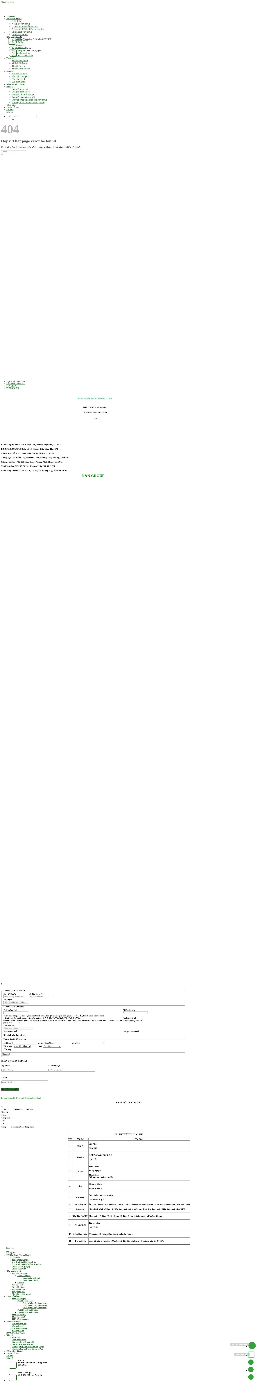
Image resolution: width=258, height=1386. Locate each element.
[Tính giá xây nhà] (251, 1354)
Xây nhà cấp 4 (18, 45)
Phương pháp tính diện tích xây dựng (29, 100)
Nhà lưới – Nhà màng (21, 1294)
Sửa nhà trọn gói (19, 73)
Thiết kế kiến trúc (14, 1296)
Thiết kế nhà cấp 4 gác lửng (35, 1303)
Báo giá (9, 86)
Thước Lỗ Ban (12, 107)
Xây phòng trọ (19, 50)
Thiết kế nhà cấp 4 (25, 1301)
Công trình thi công (15, 1351)
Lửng (8, 1049)
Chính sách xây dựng (22, 32)
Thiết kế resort (19, 66)
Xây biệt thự (18, 42)
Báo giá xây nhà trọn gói (23, 94)
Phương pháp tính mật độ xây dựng (28, 102)
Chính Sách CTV (20, 34)
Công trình (11, 105)
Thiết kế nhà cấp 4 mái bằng (35, 1305)
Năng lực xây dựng (21, 23)
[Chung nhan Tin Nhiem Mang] (11, 440)
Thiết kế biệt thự (19, 63)
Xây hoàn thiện (24, 1276)
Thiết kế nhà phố (20, 60)
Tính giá (5, 1054)
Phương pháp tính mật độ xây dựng (27, 1349)
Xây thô (20, 1282)
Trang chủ (10, 16)
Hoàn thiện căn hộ (31, 1280)
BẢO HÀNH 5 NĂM (15, 84)
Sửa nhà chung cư (20, 76)
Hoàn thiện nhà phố (31, 1278)
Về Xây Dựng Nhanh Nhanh (18, 1255)
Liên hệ (9, 112)
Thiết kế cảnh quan (21, 68)
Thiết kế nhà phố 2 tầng (27, 1310)
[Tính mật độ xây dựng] (252, 1346)
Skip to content (7, 2)
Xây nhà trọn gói (13, 37)
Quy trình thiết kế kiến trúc (25, 26)
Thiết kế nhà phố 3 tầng (27, 1312)
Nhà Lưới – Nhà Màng (22, 55)
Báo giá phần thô (20, 89)
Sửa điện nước (18, 81)
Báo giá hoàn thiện (21, 91)
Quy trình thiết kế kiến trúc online (28, 29)
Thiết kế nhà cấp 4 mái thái (34, 1308)
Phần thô (16, 1337)
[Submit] (13, 119)
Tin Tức (9, 109)
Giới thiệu (16, 21)
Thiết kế (10, 58)
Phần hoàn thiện (19, 1340)
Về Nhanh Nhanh (14, 18)
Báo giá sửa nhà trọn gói (23, 97)
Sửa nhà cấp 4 (18, 79)
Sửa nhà (10, 71)
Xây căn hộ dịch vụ (21, 53)
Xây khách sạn (19, 47)
